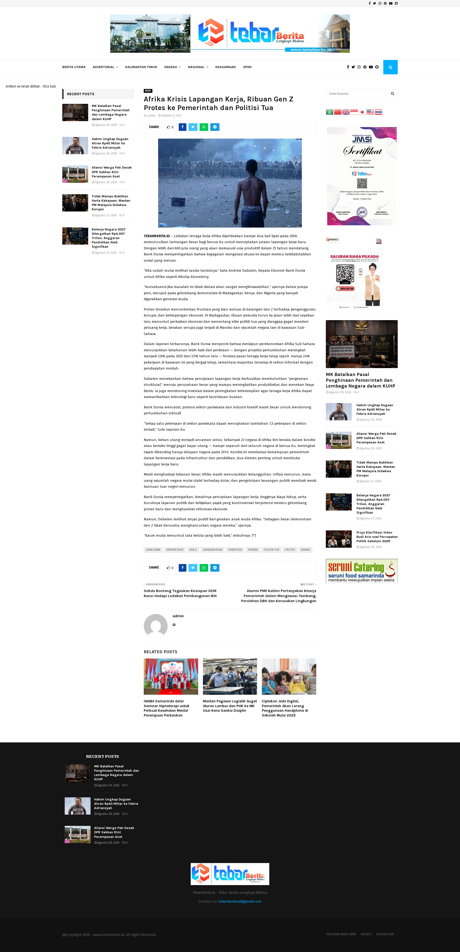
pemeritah (235, 549)
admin (152, 115)
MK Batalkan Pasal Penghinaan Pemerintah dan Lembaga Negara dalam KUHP (111, 112)
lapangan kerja (212, 549)
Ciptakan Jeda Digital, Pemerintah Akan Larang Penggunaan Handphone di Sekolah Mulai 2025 (285, 708)
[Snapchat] (378, 67)
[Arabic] (330, 112)
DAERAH (170, 67)
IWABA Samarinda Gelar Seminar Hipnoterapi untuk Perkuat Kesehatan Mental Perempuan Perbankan (167, 708)
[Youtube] (372, 67)
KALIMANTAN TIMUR (141, 67)
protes (290, 549)
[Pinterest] (366, 67)
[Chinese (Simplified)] (338, 112)
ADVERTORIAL (103, 67)
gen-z (193, 549)
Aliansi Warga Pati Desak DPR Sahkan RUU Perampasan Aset (112, 171)
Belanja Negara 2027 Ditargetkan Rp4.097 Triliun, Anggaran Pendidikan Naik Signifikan (109, 238)
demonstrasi (174, 549)
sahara (305, 549)
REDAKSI (366, 934)
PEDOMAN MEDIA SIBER (341, 934)
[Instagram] (360, 67)
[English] (346, 112)
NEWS (148, 90)
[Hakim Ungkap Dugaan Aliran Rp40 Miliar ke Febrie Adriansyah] (75, 145)
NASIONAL (196, 67)
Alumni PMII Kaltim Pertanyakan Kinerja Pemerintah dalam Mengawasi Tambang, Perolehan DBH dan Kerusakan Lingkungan (278, 595)
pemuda (253, 549)
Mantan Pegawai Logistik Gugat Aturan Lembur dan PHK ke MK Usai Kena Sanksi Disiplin (230, 706)
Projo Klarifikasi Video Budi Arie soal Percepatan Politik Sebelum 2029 (377, 536)
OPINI (247, 67)
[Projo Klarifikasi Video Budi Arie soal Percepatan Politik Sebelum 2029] (339, 539)
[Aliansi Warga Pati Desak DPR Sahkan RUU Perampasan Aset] (75, 174)
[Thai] (379, 112)
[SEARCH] (392, 94)
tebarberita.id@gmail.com (239, 901)
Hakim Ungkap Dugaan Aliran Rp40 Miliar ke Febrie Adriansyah (110, 143)
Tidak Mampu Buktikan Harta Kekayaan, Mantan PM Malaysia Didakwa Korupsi (111, 203)
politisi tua (271, 549)
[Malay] (371, 112)
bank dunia (153, 549)
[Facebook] (349, 67)
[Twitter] (354, 67)
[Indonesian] (354, 112)
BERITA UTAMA (74, 67)
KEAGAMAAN (225, 67)
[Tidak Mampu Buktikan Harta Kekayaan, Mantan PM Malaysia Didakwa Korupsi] (75, 203)
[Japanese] (362, 112)
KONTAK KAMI (385, 934)
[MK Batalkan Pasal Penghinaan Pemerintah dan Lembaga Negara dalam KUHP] (75, 112)
